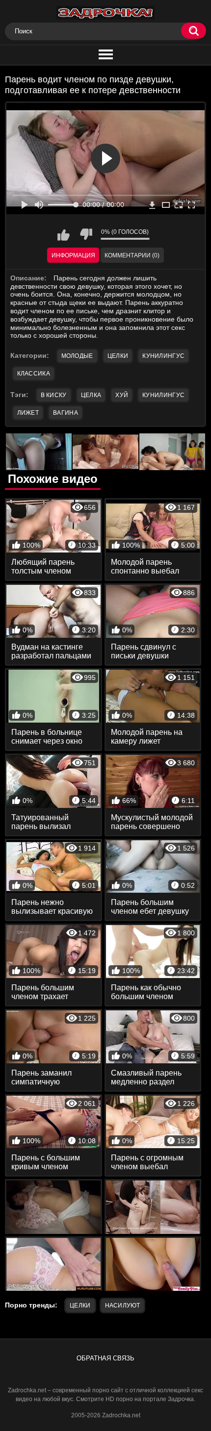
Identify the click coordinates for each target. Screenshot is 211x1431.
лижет (28, 412)
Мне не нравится (86, 234)
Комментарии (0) (132, 255)
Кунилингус (163, 355)
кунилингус (163, 395)
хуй (121, 395)
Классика (33, 373)
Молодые (77, 355)
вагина (65, 412)
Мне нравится (64, 234)
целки (80, 1305)
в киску (54, 395)
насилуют (122, 1305)
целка (91, 395)
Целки (118, 355)
